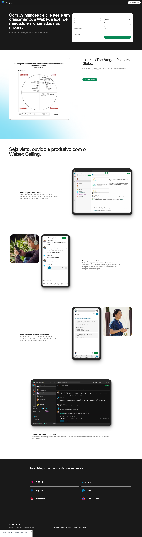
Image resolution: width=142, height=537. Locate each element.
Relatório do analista (89, 79)
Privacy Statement (5, 534)
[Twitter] (9, 525)
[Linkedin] (13, 525)
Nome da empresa (107, 22)
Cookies (75, 527)
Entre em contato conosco (134, 2)
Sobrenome (76, 22)
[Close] (31, 531)
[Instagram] (22, 525)
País (105, 16)
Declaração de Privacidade (66, 527)
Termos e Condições (55, 527)
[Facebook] (16, 525)
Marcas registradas (82, 527)
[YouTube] (19, 525)
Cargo (105, 28)
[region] (16, 533)
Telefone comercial (77, 34)
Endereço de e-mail (78, 28)
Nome (75, 16)
